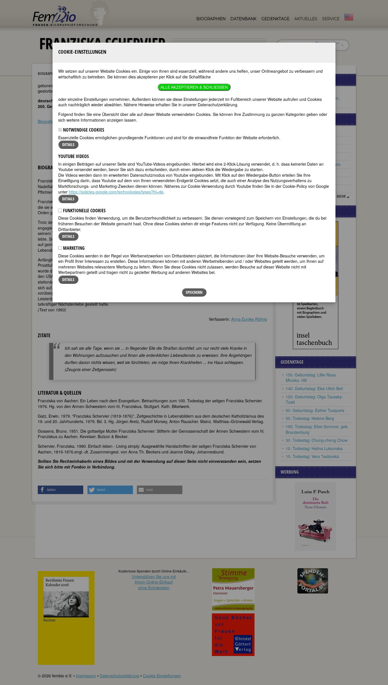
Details (68, 144)
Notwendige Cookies (83, 130)
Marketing (73, 248)
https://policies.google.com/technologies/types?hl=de (116, 192)
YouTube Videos (73, 156)
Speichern (194, 292)
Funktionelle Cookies (84, 210)
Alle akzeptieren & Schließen (194, 87)
